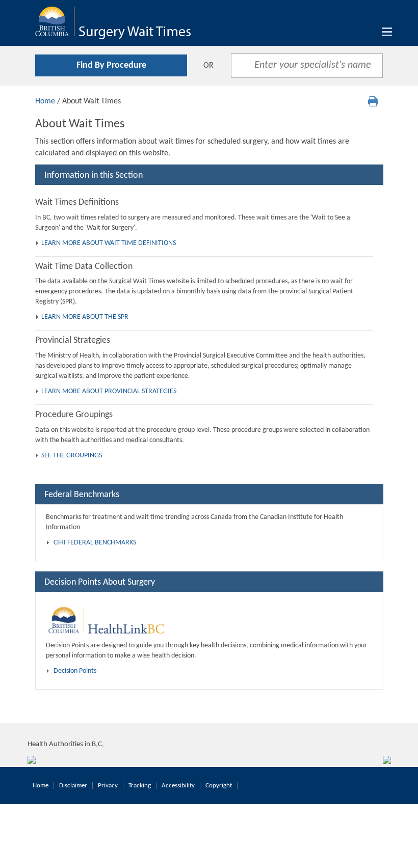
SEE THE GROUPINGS (71, 455)
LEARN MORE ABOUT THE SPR (84, 317)
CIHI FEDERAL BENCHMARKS (95, 542)
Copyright (218, 785)
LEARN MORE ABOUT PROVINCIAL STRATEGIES (108, 391)
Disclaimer (73, 785)
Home (45, 101)
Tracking (139, 785)
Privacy (108, 785)
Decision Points (75, 671)
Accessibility (178, 785)
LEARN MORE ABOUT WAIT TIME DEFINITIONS (108, 243)
